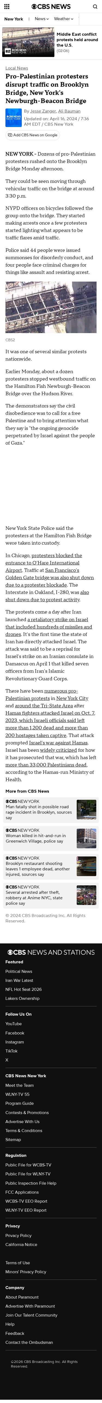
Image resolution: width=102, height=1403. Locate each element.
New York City (72, 698)
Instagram (14, 1042)
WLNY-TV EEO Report (26, 1210)
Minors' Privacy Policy (25, 1272)
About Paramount (22, 1297)
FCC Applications (22, 1192)
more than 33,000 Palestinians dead (45, 765)
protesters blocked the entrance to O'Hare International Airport (43, 563)
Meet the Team (19, 1085)
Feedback (14, 1333)
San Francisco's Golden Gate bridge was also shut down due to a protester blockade (49, 577)
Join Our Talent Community (31, 1315)
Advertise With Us (22, 1122)
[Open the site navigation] (18, 6)
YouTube (13, 1024)
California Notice (21, 1244)
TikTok (11, 1051)
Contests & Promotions (27, 1113)
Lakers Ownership (22, 998)
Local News (16, 68)
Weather (62, 19)
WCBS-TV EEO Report (26, 1201)
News (41, 19)
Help (9, 1324)
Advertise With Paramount (30, 1306)
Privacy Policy (18, 1235)
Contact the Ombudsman (29, 1342)
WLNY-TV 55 (17, 1094)
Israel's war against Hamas (58, 743)
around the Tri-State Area (44, 706)
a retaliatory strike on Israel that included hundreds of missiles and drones (48, 627)
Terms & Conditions (23, 1131)
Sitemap (13, 1140)
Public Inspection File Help (30, 1183)
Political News (18, 971)
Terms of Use (17, 1263)
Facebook (14, 1033)
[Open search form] (95, 6)
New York (13, 19)
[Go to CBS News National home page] (51, 6)
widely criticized (58, 750)
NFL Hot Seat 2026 (23, 989)
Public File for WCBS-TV (28, 1165)
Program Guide (19, 1103)
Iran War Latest (19, 980)
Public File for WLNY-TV (28, 1174)
